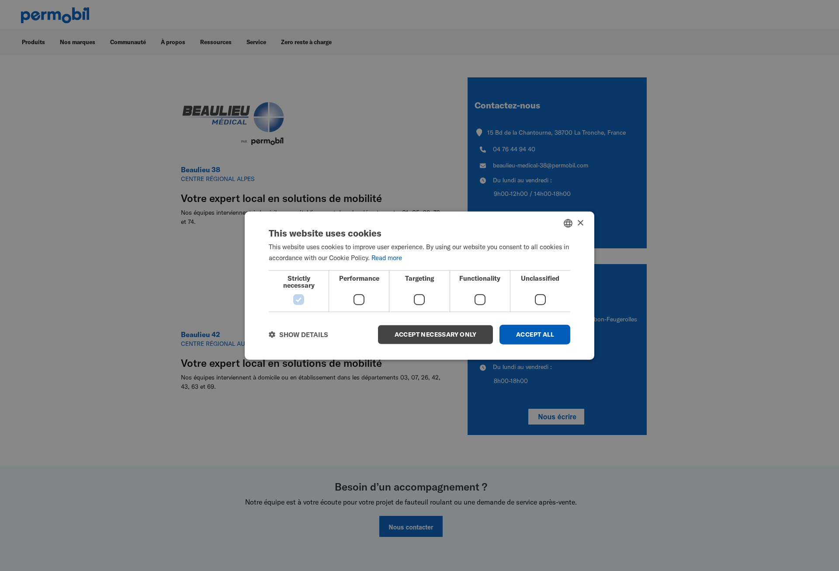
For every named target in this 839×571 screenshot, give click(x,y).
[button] (298, 334)
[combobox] (568, 223)
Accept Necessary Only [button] (435, 334)
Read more (386, 258)
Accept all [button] (535, 334)
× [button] (580, 222)
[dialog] (419, 286)
